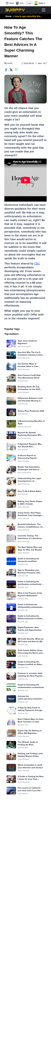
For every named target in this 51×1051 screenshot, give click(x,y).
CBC (37, 263)
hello (10, 63)
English (29, 3)
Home (8, 16)
